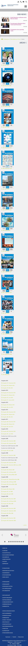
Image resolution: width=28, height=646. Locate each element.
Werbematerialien (7, 604)
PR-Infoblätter (6, 590)
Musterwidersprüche (8, 626)
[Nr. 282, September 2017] (8, 283)
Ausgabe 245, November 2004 (9, 498)
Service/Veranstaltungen (9, 611)
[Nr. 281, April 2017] (8, 304)
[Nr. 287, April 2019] (8, 179)
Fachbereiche (6, 557)
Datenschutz (21, 637)
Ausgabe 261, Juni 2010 (8, 433)
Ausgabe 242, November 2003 (9, 508)
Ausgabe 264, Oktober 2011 (8, 424)
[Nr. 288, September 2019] (8, 159)
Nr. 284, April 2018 (5, 251)
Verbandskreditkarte (8, 602)
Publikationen (7, 39)
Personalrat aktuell (8, 586)
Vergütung (5, 628)
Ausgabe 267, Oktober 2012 (8, 414)
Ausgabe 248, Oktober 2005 (8, 489)
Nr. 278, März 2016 (5, 374)
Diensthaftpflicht (7, 624)
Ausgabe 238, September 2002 (9, 520)
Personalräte (6, 581)
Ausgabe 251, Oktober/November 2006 (11, 479)
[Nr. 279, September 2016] (8, 345)
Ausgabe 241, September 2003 (9, 511)
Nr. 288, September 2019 (6, 168)
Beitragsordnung (7, 599)
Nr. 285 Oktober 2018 (5, 230)
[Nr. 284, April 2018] (8, 242)
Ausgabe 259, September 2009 (9, 443)
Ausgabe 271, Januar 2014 (8, 400)
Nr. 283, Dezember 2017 (6, 272)
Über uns (5, 548)
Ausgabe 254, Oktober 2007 (8, 469)
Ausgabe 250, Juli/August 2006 (9, 482)
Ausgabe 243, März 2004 (8, 503)
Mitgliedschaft (6, 595)
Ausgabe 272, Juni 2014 (8, 397)
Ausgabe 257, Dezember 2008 (9, 455)
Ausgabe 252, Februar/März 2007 (10, 474)
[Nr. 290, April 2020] (8, 117)
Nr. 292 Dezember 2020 (6, 85)
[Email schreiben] (23, 2)
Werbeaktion (6, 606)
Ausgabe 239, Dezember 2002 (9, 518)
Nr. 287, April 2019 (5, 189)
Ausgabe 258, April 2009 (8, 450)
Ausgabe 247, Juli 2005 (8, 491)
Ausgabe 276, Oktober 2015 (8, 385)
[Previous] (2, 535)
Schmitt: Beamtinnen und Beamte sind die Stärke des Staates (18, 18)
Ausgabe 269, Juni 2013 (8, 407)
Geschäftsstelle (7, 552)
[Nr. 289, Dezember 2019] (8, 138)
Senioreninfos (6, 572)
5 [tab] (13, 541)
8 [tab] (19, 541)
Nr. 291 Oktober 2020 (5, 106)
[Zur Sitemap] (17, 2)
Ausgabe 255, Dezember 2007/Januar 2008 (12, 465)
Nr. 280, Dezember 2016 (6, 334)
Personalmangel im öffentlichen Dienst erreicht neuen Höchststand (17, 24)
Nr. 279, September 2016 (6, 354)
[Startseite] (2, 39)
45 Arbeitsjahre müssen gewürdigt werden (17, 30)
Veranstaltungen (7, 615)
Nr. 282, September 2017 (6, 292)
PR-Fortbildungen (7, 588)
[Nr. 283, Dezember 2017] (8, 262)
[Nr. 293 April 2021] (8, 56)
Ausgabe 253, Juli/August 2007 (9, 472)
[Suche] (25, 2)
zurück (25, 525)
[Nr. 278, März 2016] (8, 365)
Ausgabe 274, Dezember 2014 (9, 392)
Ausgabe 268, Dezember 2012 (9, 412)
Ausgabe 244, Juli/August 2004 (9, 501)
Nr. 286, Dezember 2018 (6, 209)
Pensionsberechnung (8, 632)
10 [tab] (23, 541)
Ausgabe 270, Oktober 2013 (8, 404)
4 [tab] (11, 541)
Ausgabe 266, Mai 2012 (8, 417)
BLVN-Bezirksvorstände (8, 555)
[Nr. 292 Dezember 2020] (8, 76)
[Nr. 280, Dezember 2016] (8, 324)
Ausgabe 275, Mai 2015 (8, 388)
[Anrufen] (20, 2)
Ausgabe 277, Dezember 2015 (9, 383)
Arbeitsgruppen (6, 559)
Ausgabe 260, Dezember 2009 (9, 441)
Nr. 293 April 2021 (5, 65)
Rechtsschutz (6, 622)
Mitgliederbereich (7, 613)
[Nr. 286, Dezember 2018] (8, 200)
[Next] (25, 535)
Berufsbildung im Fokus (16, 39)
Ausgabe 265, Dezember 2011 (9, 421)
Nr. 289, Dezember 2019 (6, 147)
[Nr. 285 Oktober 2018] (8, 221)
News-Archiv (6, 577)
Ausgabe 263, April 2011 (8, 426)
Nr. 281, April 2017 (5, 313)
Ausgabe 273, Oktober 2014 (8, 395)
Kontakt (14, 637)
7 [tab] (17, 541)
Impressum (5, 563)
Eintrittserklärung (7, 597)
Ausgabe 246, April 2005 (8, 494)
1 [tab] (4, 541)
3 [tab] (9, 541)
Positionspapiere (7, 575)
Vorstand (5, 550)
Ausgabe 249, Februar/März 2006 (10, 484)
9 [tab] (21, 541)
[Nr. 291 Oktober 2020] (8, 97)
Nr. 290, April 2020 (5, 127)
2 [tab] (6, 541)
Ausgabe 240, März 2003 (8, 513)
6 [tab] (15, 541)
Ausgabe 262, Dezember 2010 (9, 431)
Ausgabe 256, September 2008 (9, 462)
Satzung (5, 561)
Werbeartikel (6, 617)
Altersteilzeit (6, 630)
